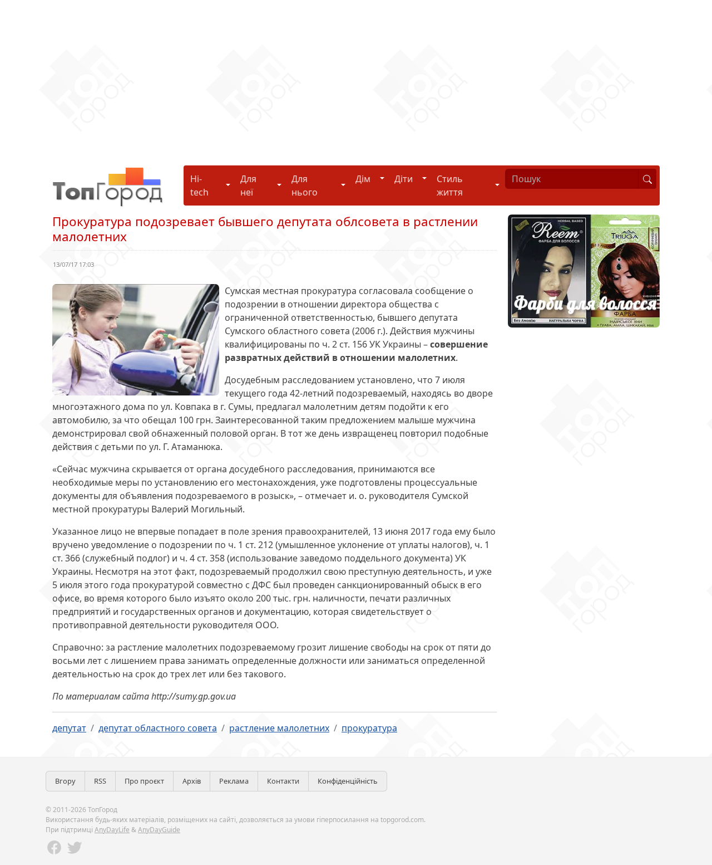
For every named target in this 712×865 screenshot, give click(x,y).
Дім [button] (362, 179)
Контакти (283, 781)
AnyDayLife (112, 829)
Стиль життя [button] (450, 185)
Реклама (234, 781)
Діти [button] (403, 179)
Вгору (65, 781)
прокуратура (369, 728)
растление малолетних (279, 728)
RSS (100, 781)
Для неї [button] (248, 185)
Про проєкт (144, 781)
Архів (191, 781)
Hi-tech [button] (199, 185)
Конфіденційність (348, 781)
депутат (69, 728)
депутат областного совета (157, 728)
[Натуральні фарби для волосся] (584, 270)
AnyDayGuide (159, 829)
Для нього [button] (304, 185)
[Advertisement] (334, 78)
